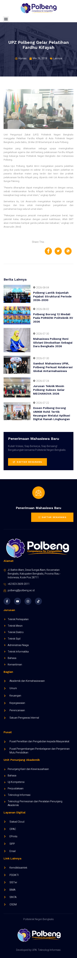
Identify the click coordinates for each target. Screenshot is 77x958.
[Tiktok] (38, 601)
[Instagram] (28, 601)
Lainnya (57, 58)
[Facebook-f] (7, 601)
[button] (6, 19)
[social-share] (48, 251)
